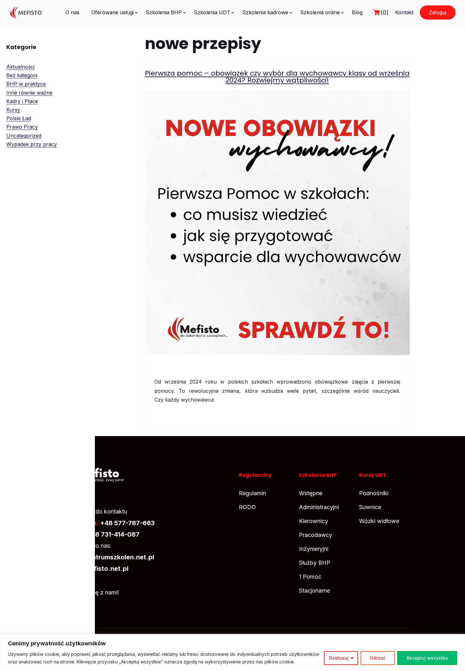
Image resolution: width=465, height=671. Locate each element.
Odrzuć (378, 658)
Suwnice (370, 507)
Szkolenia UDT (212, 12)
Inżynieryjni (313, 548)
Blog (357, 12)
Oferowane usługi (112, 12)
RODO (247, 507)
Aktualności (20, 67)
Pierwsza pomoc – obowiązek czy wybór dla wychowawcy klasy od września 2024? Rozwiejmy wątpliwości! (277, 76)
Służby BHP (314, 562)
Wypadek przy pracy (31, 144)
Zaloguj (437, 12)
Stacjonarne (314, 590)
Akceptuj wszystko (427, 658)
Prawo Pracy (22, 127)
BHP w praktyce (26, 84)
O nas (72, 12)
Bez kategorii (21, 75)
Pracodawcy (315, 535)
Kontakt (404, 12)
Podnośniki (373, 493)
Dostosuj (339, 658)
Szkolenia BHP (164, 12)
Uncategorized (23, 135)
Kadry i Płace (22, 101)
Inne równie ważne (29, 92)
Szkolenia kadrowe (265, 12)
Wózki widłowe (379, 521)
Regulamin (252, 493)
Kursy (13, 110)
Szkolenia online (320, 12)
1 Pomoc (310, 576)
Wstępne (310, 493)
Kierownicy (313, 521)
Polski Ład (18, 118)
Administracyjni (319, 507)
